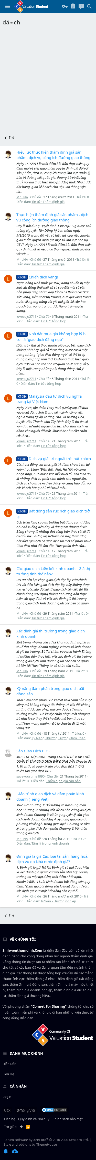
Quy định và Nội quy (33, 1119)
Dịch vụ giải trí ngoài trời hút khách (54, 458)
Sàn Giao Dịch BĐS (32, 750)
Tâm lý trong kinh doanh (50, 843)
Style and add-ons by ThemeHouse (30, 1144)
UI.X (7, 1110)
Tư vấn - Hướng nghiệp (58, 901)
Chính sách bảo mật (67, 1119)
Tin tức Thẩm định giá (48, 201)
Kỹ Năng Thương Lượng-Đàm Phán (58, 738)
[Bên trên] (21, 1126)
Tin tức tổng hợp (53, 321)
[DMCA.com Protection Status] (54, 1110)
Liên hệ (8, 1074)
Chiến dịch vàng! (38, 276)
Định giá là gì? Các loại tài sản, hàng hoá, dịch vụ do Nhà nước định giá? (52, 859)
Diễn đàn (9, 1063)
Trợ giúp (10, 1126)
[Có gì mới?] (81, 6)
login (7, 1096)
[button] (8, 6)
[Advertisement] (48, 79)
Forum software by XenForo (46, 1139)
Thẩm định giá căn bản (63, 781)
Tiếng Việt (27, 1110)
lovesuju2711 (26, 316)
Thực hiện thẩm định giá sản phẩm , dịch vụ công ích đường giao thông (52, 217)
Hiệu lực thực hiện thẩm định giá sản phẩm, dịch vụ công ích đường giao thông (53, 154)
